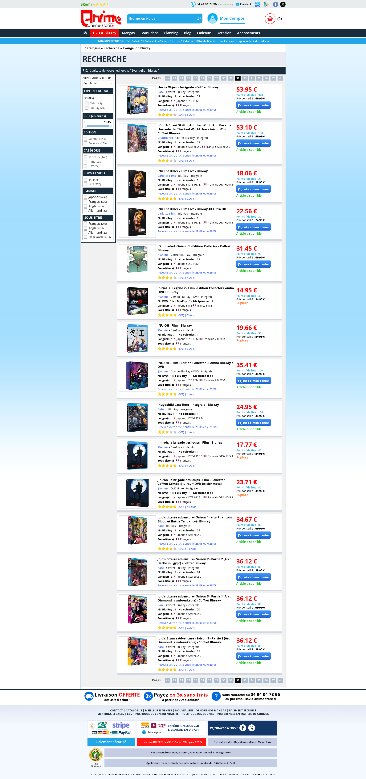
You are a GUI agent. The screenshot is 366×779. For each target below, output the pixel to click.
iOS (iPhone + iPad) (224, 763)
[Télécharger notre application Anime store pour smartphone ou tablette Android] (266, 4)
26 (195, 78)
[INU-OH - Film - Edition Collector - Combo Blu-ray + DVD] (137, 376)
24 (181, 78)
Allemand (97, 210)
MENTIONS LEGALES (110, 714)
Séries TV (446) (97, 157)
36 (266, 78)
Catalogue (92, 48)
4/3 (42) (93, 180)
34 (252, 78)
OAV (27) (93, 166)
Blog (187, 33)
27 (202, 78)
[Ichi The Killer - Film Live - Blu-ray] (137, 184)
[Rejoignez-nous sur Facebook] (275, 4)
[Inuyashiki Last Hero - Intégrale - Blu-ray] (137, 418)
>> (280, 78)
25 (188, 78)
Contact (245, 4)
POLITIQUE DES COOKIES (198, 714)
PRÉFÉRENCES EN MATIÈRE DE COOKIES (243, 714)
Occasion (224, 33)
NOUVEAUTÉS (184, 710)
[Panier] (270, 18)
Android (206, 763)
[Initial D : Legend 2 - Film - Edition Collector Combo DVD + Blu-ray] (137, 301)
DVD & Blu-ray (104, 33)
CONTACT (116, 710)
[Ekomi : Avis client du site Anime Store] (96, 760)
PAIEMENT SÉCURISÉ (242, 710)
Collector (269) (97, 143)
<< (167, 78)
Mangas (128, 33)
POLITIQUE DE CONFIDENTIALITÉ (157, 714)
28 (209, 78)
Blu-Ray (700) (98, 108)
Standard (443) (97, 138)
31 (230, 78)
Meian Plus (264, 742)
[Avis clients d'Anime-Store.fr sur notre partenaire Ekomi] (95, 4)
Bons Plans (149, 33)
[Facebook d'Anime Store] (242, 727)
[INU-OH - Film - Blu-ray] (137, 339)
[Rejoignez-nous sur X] (283, 4)
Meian (252, 742)
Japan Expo (195, 752)
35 (259, 78)
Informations (191, 763)
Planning (171, 33)
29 (216, 78)
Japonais (97, 197)
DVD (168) (96, 103)
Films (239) (95, 161)
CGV (129, 714)
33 (244, 78)
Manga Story (179, 752)
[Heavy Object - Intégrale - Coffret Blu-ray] (137, 101)
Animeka (209, 752)
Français (97, 201)
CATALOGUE (134, 710)
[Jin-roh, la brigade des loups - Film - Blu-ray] (137, 456)
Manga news (223, 752)
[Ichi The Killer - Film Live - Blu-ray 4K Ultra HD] (137, 222)
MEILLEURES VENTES (158, 710)
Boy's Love (240, 742)
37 (273, 78)
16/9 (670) (94, 184)
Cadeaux (204, 33)
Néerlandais (99, 237)
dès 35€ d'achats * (119, 41)
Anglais (96, 206)
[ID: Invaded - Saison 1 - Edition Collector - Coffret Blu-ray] (137, 260)
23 (174, 78)
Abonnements (248, 33)
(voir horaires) (225, 4)
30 (223, 78)
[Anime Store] (101, 18)
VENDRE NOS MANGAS (211, 710)
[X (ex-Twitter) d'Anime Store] (251, 727)
